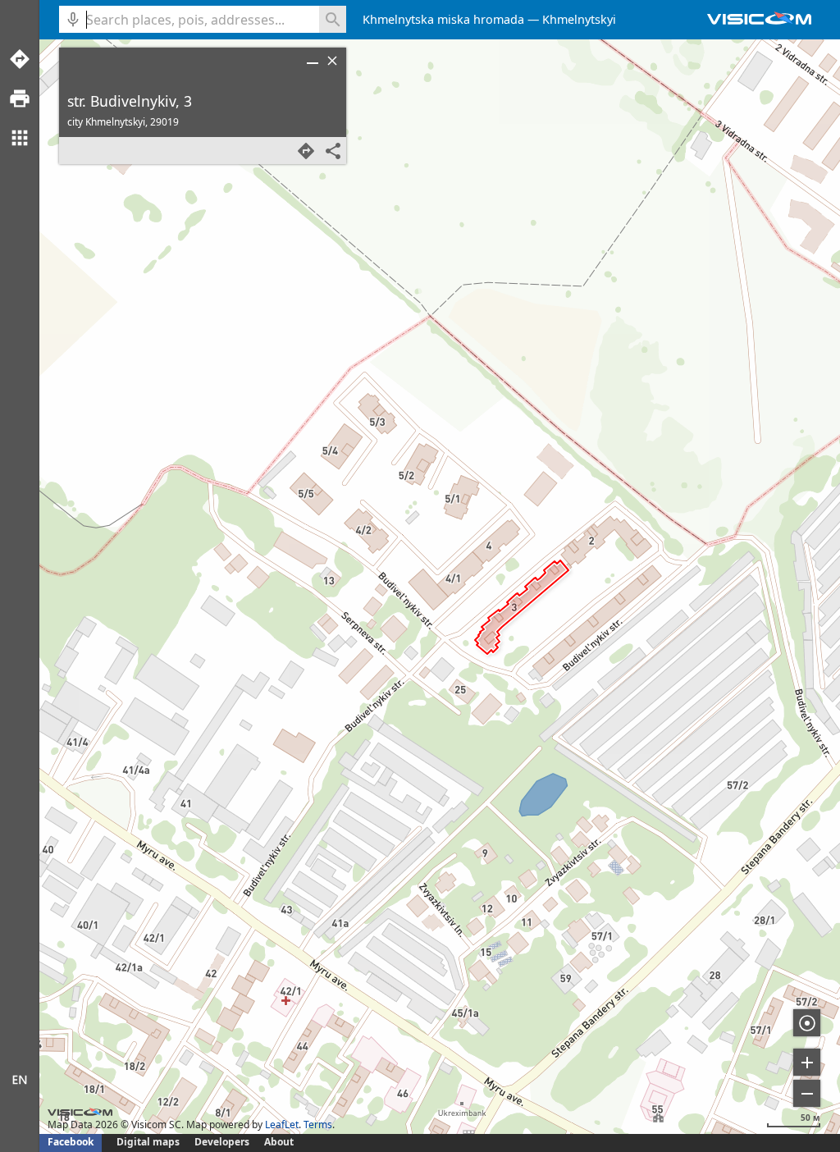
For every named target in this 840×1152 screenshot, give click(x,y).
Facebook (71, 1142)
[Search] (332, 19)
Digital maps (149, 1142)
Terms (318, 1124)
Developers (221, 1142)
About (279, 1142)
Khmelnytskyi (579, 19)
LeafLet (282, 1124)
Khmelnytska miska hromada (443, 19)
